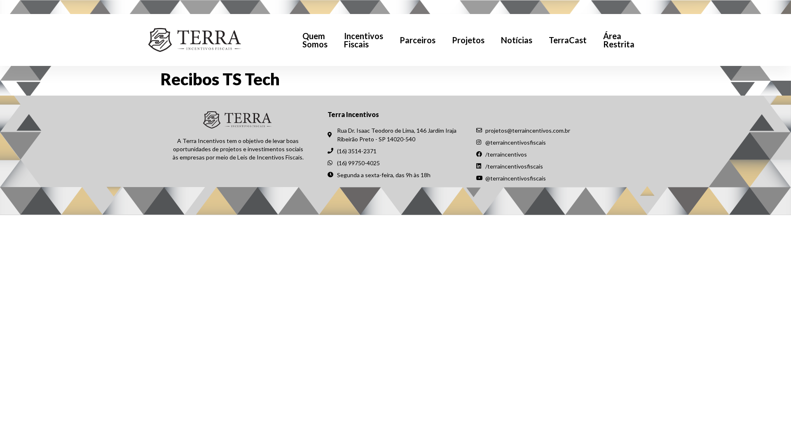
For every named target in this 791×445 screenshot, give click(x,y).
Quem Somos (315, 40)
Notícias (516, 40)
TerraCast (568, 40)
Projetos (468, 40)
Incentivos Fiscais (363, 40)
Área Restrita (618, 40)
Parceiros (417, 40)
